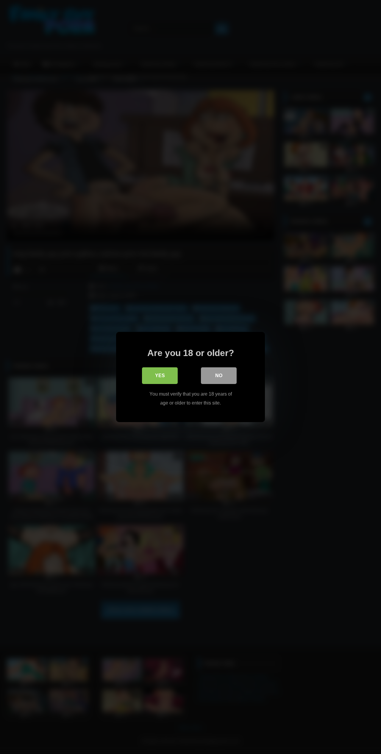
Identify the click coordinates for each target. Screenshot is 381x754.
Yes (160, 375)
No (218, 375)
